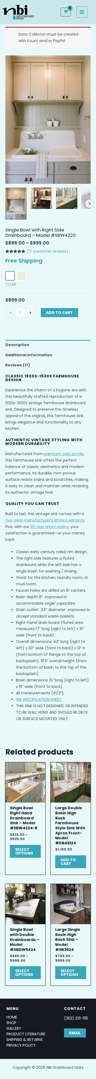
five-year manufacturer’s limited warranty (45, 520)
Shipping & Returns (24, 1039)
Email (75, 1033)
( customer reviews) (47, 251)
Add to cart (59, 312)
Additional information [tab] (28, 355)
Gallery (13, 1028)
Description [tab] (17, 344)
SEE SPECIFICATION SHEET (38, 699)
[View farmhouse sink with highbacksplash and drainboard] (16, 204)
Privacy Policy (21, 1045)
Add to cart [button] (68, 861)
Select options (24, 851)
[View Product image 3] (66, 198)
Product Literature (25, 1034)
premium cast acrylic (64, 453)
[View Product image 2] (41, 198)
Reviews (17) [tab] (17, 365)
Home (11, 1017)
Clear (10, 284)
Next (89, 204)
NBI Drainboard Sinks (49, 11)
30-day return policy (49, 526)
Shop (11, 1022)
